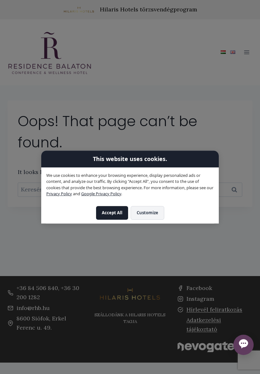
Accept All (112, 213)
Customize (147, 213)
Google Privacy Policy (101, 194)
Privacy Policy (59, 194)
